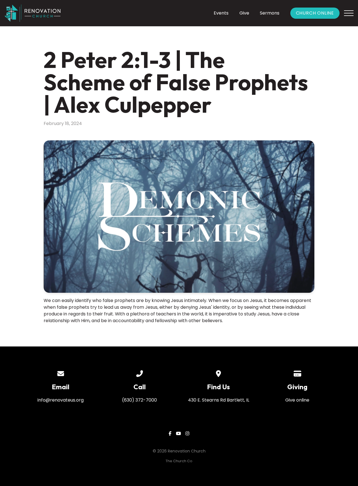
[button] (349, 13)
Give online (297, 400)
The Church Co (179, 461)
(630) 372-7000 (139, 400)
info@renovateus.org (60, 400)
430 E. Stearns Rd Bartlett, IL (218, 400)
